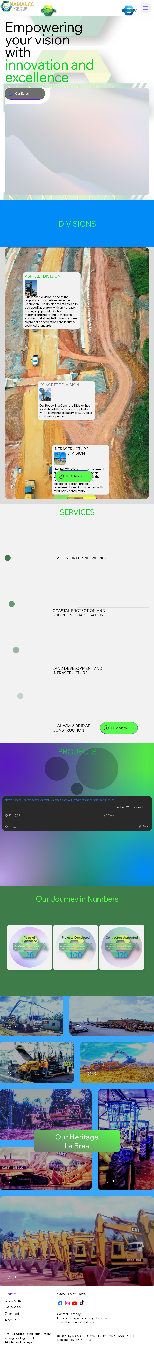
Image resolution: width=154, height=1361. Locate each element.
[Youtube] (75, 1303)
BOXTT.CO (83, 1340)
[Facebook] (60, 1303)
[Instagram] (67, 1303)
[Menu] (146, 8)
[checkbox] (11, 1027)
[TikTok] (82, 1303)
